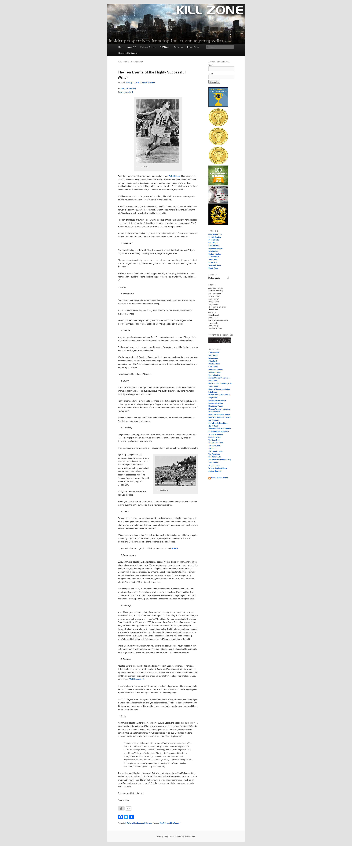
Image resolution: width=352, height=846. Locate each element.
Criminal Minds (214, 364)
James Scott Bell (148, 82)
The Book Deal (214, 440)
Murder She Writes (215, 403)
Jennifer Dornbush (215, 248)
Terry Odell (212, 259)
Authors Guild (213, 352)
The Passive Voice (215, 451)
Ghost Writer (213, 380)
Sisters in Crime (214, 437)
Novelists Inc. (213, 420)
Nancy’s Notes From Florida (219, 414)
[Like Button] (121, 808)
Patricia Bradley (214, 237)
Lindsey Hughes (214, 254)
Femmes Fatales (215, 372)
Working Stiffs (213, 465)
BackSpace (213, 355)
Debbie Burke (213, 240)
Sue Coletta (213, 242)
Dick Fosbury (175, 823)
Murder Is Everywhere (217, 400)
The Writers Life (214, 457)
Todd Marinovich (136, 679)
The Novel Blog (214, 445)
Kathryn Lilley (213, 256)
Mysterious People (215, 406)
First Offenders (214, 375)
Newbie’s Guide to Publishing (219, 417)
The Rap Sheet (214, 454)
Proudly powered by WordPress (182, 836)
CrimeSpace (213, 358)
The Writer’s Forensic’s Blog (219, 459)
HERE (175, 548)
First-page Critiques (148, 47)
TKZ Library (165, 47)
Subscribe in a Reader (219, 477)
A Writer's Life (130, 823)
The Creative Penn (215, 443)
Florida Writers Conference (219, 378)
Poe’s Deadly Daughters (217, 423)
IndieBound (212, 392)
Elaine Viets (213, 268)
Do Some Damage (215, 369)
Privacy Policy (193, 47)
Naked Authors (214, 411)
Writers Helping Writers (217, 468)
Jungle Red (212, 397)
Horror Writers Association (219, 389)
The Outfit (212, 448)
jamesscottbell (126, 92)
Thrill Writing (213, 462)
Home (120, 47)
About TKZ (131, 47)
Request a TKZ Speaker (128, 53)
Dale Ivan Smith (214, 265)
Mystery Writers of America (219, 409)
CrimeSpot (212, 361)
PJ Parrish (212, 262)
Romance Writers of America (219, 428)
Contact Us (178, 47)
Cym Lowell (213, 366)
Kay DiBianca (213, 245)
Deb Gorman (213, 251)
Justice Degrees (214, 471)
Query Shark (213, 426)
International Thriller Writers (219, 394)
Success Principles (144, 823)
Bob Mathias (174, 176)
